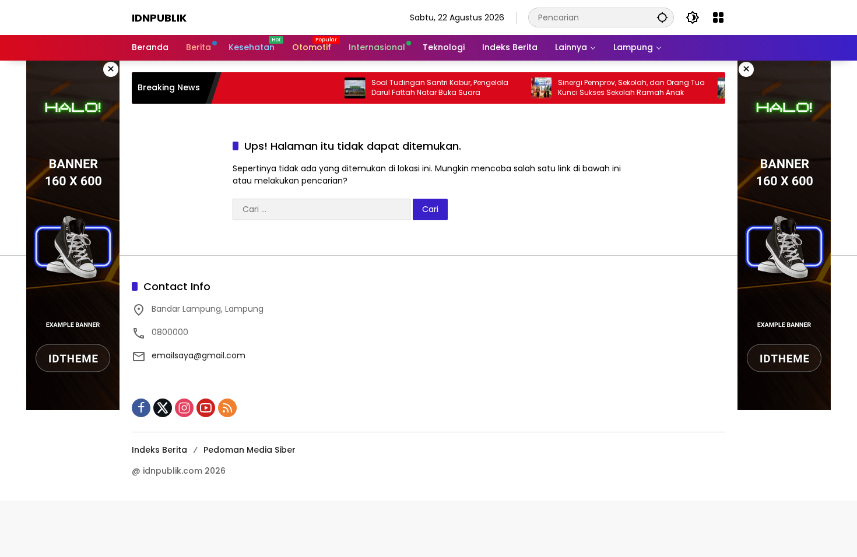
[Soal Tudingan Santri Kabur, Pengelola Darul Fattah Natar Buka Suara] (342, 87)
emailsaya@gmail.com (198, 355)
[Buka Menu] (718, 17)
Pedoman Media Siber (249, 450)
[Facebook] (141, 408)
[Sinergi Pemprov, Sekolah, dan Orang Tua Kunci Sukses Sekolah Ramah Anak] (528, 87)
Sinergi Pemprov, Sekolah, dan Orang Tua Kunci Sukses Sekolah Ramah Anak (618, 87)
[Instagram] (184, 408)
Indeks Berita (159, 450)
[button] (662, 17)
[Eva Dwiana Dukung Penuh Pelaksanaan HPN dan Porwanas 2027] (715, 87)
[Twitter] (162, 408)
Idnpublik (159, 17)
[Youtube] (205, 408)
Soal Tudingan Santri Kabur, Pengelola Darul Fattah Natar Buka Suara (427, 87)
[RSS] (227, 408)
